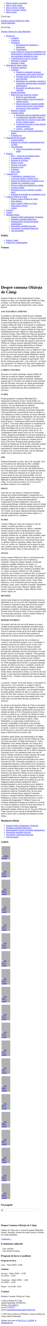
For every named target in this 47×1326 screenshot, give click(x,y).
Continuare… (6, 1239)
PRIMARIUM (7, 1323)
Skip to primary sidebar (15, 8)
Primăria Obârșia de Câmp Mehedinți (15, 31)
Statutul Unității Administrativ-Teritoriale (22, 826)
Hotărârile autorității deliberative (18, 828)
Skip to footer (11, 12)
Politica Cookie (12, 240)
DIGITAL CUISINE (26, 1320)
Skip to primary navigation (16, 3)
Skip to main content (14, 5)
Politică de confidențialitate (16, 242)
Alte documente (12, 837)
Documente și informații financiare (19, 835)
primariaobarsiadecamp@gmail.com (21, 1310)
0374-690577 (13, 1305)
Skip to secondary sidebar (16, 10)
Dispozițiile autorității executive (18, 832)
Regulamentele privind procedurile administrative (25, 830)
